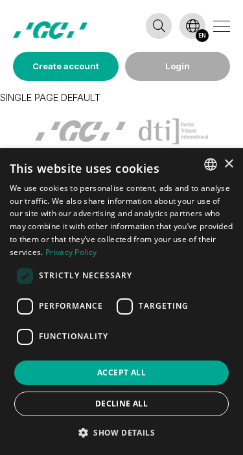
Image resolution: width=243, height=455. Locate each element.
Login (177, 66)
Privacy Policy (71, 252)
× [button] (228, 164)
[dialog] (121, 301)
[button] (121, 432)
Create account (65, 66)
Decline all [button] (121, 403)
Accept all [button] (121, 372)
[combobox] (210, 164)
